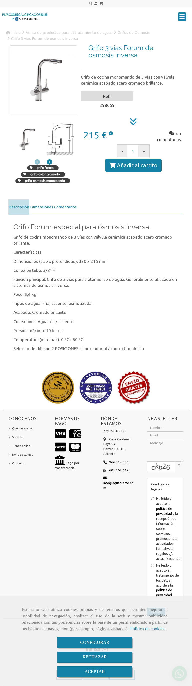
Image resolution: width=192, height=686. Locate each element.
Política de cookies (147, 628)
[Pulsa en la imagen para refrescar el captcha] (161, 467)
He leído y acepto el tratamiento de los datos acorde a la (167, 580)
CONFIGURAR (95, 642)
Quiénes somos (22, 428)
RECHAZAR (95, 656)
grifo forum (45, 168)
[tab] (19, 207)
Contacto (18, 463)
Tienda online (21, 445)
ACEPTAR (95, 671)
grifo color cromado (45, 174)
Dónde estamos (22, 454)
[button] (96, 3)
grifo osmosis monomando (45, 181)
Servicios (18, 437)
